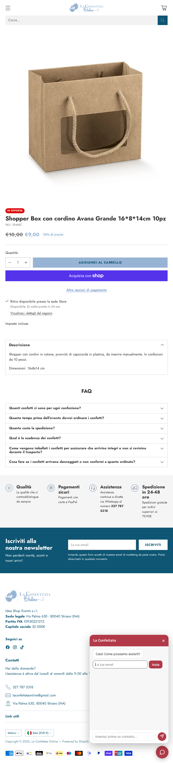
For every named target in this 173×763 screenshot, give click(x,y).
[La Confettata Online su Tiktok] (22, 648)
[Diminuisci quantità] (10, 262)
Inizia (155, 664)
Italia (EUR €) (40, 733)
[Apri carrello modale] (163, 7)
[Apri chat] (162, 752)
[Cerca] (163, 20)
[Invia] (162, 736)
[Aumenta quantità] (26, 262)
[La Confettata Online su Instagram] (15, 648)
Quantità (11, 252)
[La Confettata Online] (86, 8)
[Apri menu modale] (7, 7)
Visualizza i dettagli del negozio (31, 313)
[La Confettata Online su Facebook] (7, 648)
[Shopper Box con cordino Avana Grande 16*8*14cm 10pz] (86, 114)
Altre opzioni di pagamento (86, 290)
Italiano (12, 733)
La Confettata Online (45, 741)
